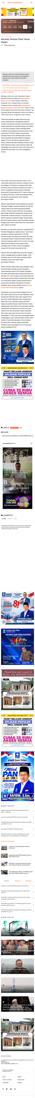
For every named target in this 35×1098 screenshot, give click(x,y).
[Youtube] (11, 1089)
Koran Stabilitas (15, 2)
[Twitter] (7, 1089)
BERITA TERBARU (8, 841)
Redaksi (19, 1076)
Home (2, 36)
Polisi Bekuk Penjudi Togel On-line (15, 505)
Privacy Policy (21, 1079)
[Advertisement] (14, 59)
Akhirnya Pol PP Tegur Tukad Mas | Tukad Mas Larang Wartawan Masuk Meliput (17, 458)
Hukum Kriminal (8, 36)
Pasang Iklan (5, 1082)
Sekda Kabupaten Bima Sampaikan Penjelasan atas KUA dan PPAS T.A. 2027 (16, 969)
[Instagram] (15, 1089)
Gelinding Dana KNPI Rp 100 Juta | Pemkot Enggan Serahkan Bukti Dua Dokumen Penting (17, 472)
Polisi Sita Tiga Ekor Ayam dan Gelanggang (15, 88)
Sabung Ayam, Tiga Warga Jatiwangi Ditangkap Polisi (18, 85)
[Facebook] (2, 1089)
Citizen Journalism (7, 1079)
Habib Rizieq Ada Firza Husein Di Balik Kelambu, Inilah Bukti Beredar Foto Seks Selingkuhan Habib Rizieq (17, 1007)
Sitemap (19, 1082)
